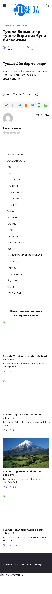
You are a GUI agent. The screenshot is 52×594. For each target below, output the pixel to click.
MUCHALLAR (14, 179)
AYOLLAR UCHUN (17, 160)
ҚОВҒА (11, 249)
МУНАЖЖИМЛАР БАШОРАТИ (24, 255)
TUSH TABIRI (14, 192)
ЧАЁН (10, 287)
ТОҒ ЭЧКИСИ (15, 274)
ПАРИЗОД (13, 261)
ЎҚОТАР (12, 280)
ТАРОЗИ (12, 268)
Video (10, 211)
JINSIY (11, 173)
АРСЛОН (12, 217)
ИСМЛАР (12, 236)
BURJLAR (12, 167)
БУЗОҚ (11, 230)
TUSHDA (12, 205)
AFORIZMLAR (15, 154)
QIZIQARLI (13, 186)
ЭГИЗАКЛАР (14, 293)
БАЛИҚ (11, 223)
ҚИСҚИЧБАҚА (15, 242)
